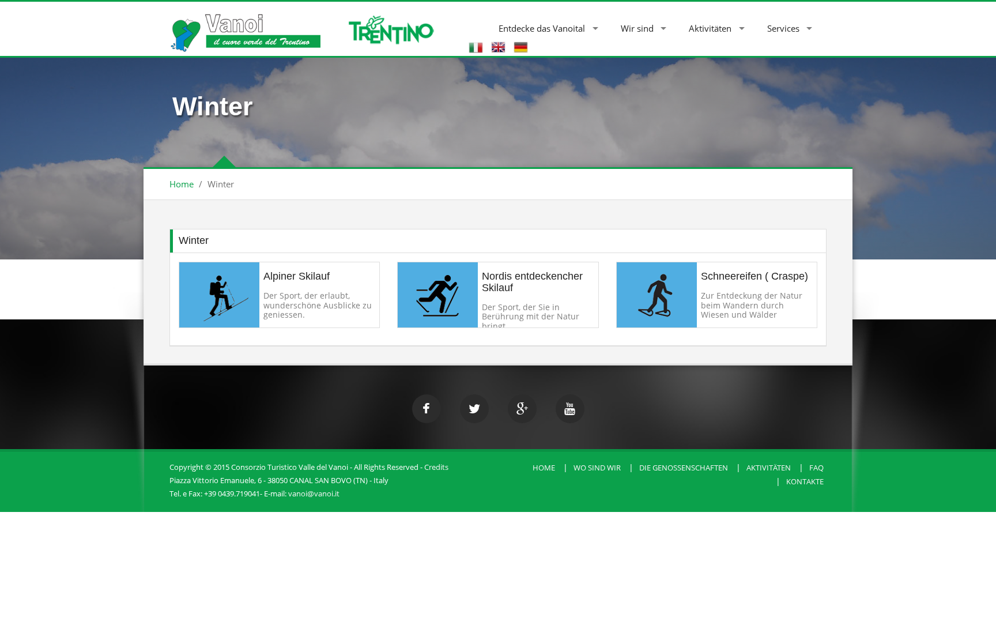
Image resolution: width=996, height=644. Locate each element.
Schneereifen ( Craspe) (754, 276)
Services (783, 28)
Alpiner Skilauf (296, 276)
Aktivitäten (710, 28)
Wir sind (637, 28)
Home (181, 184)
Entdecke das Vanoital (542, 28)
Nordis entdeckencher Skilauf (532, 281)
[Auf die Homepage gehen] (244, 26)
